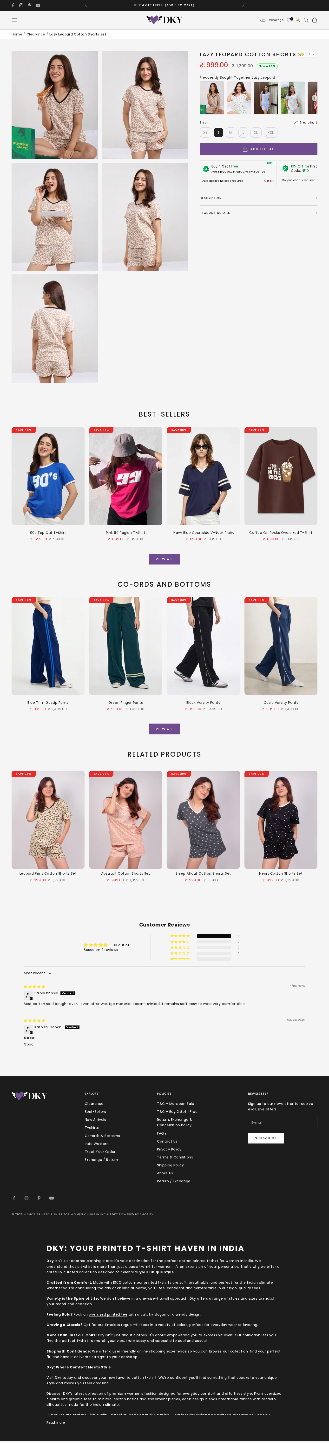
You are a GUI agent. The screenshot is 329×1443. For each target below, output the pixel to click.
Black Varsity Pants (203, 702)
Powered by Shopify (136, 1214)
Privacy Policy (169, 1149)
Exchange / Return (101, 1159)
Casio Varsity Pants (281, 702)
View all (164, 559)
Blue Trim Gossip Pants (47, 702)
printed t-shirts (158, 1282)
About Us (165, 1173)
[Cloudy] (266, 98)
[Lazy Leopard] (212, 98)
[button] (314, 98)
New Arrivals (95, 1119)
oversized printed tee (108, 1314)
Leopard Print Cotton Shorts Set (48, 873)
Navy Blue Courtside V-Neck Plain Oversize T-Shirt (203, 533)
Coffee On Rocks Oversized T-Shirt (280, 532)
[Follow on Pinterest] (29, 5)
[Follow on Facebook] (12, 5)
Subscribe (266, 1138)
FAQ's (162, 1133)
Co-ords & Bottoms (102, 1135)
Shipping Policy (170, 1165)
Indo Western (97, 1143)
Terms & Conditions (175, 1157)
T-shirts (92, 1127)
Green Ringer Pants (125, 702)
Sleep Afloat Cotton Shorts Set (203, 873)
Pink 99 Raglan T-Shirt (125, 532)
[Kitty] (239, 98)
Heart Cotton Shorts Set (281, 873)
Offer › (269, 181)
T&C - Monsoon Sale (175, 1103)
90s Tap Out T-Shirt (48, 532)
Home (17, 34)
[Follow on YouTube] (38, 5)
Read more (55, 1422)
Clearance (35, 34)
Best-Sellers (95, 1111)
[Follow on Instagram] (21, 5)
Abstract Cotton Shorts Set (125, 873)
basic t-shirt (140, 1266)
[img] (34, 986)
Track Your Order (100, 1151)
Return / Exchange (174, 1181)
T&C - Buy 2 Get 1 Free (177, 1111)
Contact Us (167, 1141)
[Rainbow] (293, 98)
